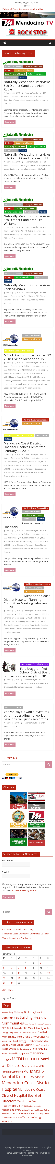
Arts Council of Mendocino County (17, 929)
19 (4, 978)
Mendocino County (33, 1106)
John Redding (39, 1048)
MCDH (6, 373)
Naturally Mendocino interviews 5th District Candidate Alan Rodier (27, 85)
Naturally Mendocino (36, 74)
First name (7, 860)
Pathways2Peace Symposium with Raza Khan (23, 9)
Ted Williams (17, 1118)
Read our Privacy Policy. (24, 890)
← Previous (10, 757)
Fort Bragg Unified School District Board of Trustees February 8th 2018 (27, 672)
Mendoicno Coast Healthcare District (33, 1110)
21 (19, 978)
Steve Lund (7, 1117)
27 (12, 983)
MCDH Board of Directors (20, 373)
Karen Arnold (9, 1053)
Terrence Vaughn (32, 93)
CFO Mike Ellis (31, 1028)
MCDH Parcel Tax (38, 373)
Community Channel (13, 67)
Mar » (10, 990)
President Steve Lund (33, 388)
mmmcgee (29, 610)
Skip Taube (8, 104)
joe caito (27, 1049)
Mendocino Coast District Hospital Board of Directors (25, 629)
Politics (23, 77)
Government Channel (24, 70)
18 (48, 973)
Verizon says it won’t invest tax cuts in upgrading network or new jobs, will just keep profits (26, 715)
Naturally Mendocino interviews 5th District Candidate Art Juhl (27, 156)
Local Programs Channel (15, 74)
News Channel (10, 77)
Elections (8, 70)
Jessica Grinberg (9, 1048)
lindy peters (22, 1053)
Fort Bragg (9, 1036)
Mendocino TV (10, 1109)
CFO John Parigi (25, 370)
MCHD (29, 377)
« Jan (4, 990)
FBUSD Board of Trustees (34, 683)
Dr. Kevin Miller (25, 1032)
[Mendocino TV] (27, 13)
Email (5, 872)
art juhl (26, 165)
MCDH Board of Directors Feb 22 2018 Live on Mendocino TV (27, 357)
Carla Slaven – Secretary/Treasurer (37, 1024)
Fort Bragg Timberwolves (29, 1041)
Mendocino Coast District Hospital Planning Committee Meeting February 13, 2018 (27, 601)
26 (4, 983)
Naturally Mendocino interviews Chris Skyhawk (27, 287)
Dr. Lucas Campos (40, 370)
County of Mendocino (33, 67)
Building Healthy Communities (36, 366)
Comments (14, 96)
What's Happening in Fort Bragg (16, 938)
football (43, 1032)
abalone (5, 1012)
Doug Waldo (13, 1033)
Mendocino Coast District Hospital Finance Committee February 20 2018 (24, 447)
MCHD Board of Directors (14, 469)
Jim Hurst (20, 1049)
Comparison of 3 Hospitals (25, 525)
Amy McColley (16, 1012)
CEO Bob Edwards (11, 370)
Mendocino (37, 1077)
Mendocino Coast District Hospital (19, 351)
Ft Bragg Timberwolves (41, 1045)
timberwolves (8, 1121)
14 (19, 973)
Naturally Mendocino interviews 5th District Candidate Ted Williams (27, 220)
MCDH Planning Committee (14, 377)
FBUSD (34, 1032)
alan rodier (28, 96)
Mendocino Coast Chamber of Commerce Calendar (25, 933)
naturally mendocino (39, 100)
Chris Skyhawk (29, 296)
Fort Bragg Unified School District (34, 664)
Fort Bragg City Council (31, 1036)
